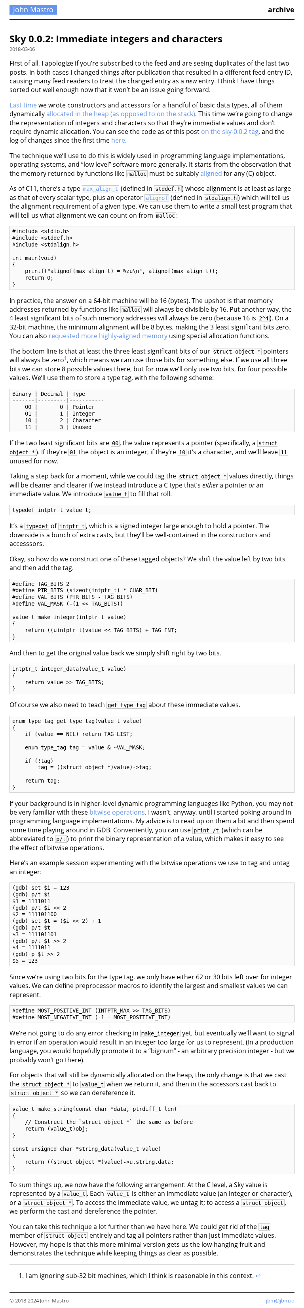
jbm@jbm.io (280, 1300)
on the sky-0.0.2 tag (229, 131)
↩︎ (257, 1275)
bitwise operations (117, 812)
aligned (211, 173)
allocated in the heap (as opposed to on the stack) (120, 113)
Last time (23, 105)
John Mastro (33, 9)
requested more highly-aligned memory (108, 335)
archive (281, 9)
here (118, 140)
